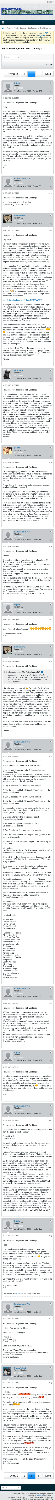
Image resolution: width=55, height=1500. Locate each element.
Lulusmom (19, 215)
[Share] (50, 91)
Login (49, 2)
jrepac (17, 448)
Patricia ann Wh (22, 178)
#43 (50, 1236)
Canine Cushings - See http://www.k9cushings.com (32, 28)
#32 (50, 193)
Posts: (35, 91)
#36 (50, 547)
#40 (50, 1003)
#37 (50, 620)
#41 (50, 1067)
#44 (50, 1319)
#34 (50, 385)
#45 (50, 1383)
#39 (50, 757)
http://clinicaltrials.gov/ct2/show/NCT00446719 (22, 300)
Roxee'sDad (20, 1368)
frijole (17, 83)
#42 (50, 1121)
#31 (50, 98)
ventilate (18, 370)
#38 (50, 662)
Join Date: (18, 91)
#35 (50, 463)
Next (48, 74)
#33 (50, 231)
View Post (42, 672)
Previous (12, 74)
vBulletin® (40, 1495)
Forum (9, 28)
